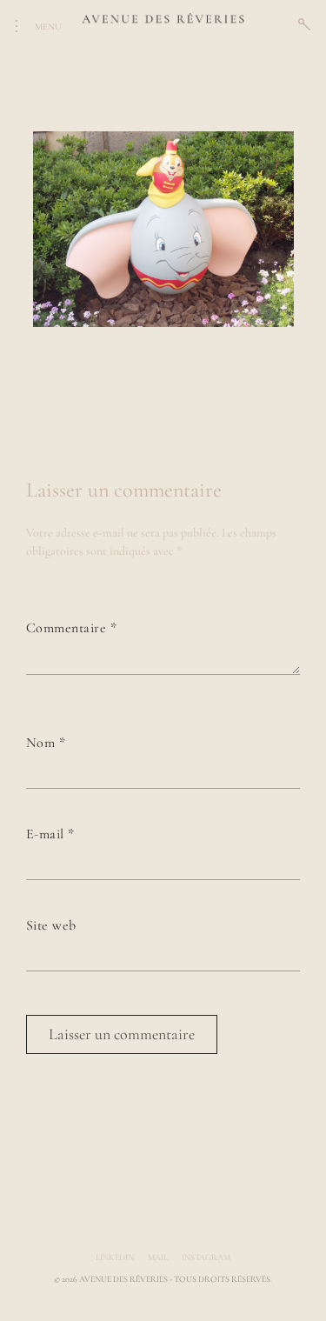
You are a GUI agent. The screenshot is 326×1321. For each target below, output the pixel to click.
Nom (45, 742)
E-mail (50, 834)
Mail (158, 1257)
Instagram (206, 1257)
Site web (51, 925)
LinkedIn (115, 1257)
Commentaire (71, 628)
